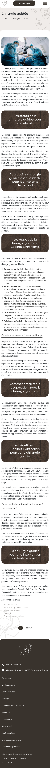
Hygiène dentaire (8, 733)
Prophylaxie (6, 712)
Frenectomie (6, 678)
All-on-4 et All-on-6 (12, 610)
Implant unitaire (10, 604)
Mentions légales (7, 763)
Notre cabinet (7, 726)
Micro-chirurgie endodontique (16, 607)
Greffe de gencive (8, 685)
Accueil (4, 18)
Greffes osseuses (8, 692)
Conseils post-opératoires (11, 740)
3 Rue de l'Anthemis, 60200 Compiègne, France (27, 670)
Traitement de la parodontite (13, 705)
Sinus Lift (8, 613)
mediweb (23, 759)
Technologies (7, 719)
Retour (28, 627)
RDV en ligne (24, 3)
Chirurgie (16, 18)
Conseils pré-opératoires (11, 747)
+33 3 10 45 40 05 (13, 664)
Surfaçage (5, 699)
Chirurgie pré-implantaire (14, 616)
